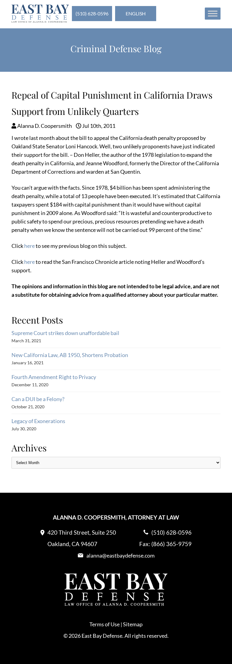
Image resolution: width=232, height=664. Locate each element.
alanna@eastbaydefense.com (120, 555)
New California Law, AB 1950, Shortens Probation (69, 355)
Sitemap (133, 624)
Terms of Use (104, 624)
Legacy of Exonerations (38, 421)
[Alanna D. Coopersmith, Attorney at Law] (40, 20)
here (29, 245)
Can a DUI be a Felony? (37, 399)
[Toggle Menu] (213, 13)
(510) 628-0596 (92, 13)
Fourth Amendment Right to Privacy (53, 377)
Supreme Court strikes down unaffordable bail (65, 333)
